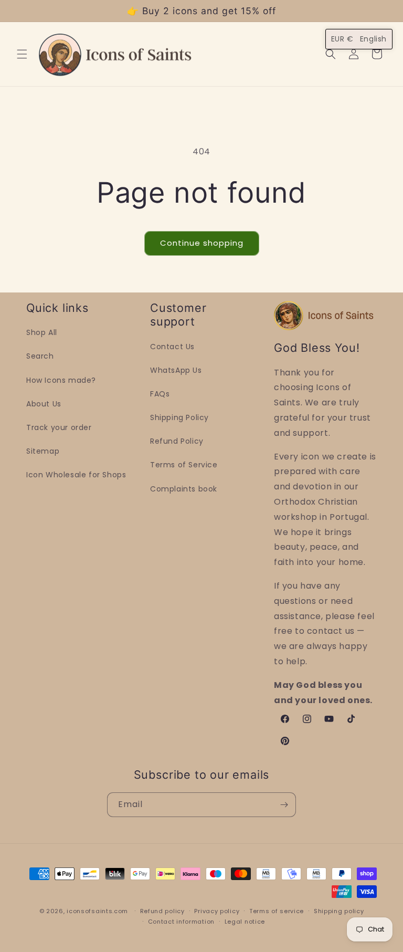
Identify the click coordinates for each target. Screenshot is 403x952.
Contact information (181, 921)
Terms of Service (184, 464)
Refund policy (162, 911)
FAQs (159, 394)
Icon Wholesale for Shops (76, 474)
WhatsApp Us (176, 370)
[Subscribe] (283, 804)
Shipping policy (339, 911)
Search (40, 356)
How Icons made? (61, 380)
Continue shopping (201, 242)
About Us (43, 404)
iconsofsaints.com (97, 911)
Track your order (59, 427)
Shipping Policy (179, 417)
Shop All (41, 332)
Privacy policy (216, 911)
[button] (22, 54)
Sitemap (42, 451)
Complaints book (183, 489)
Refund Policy (177, 441)
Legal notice (245, 921)
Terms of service (276, 911)
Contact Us (172, 346)
